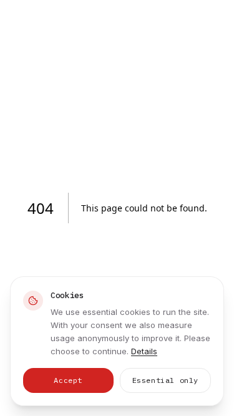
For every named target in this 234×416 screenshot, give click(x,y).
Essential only (165, 380)
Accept (68, 380)
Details (144, 351)
